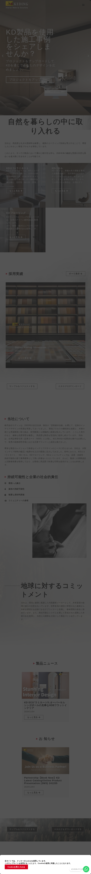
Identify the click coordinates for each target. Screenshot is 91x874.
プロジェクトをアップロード (30, 79)
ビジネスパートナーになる (80, 869)
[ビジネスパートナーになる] (86, 869)
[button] (83, 5)
